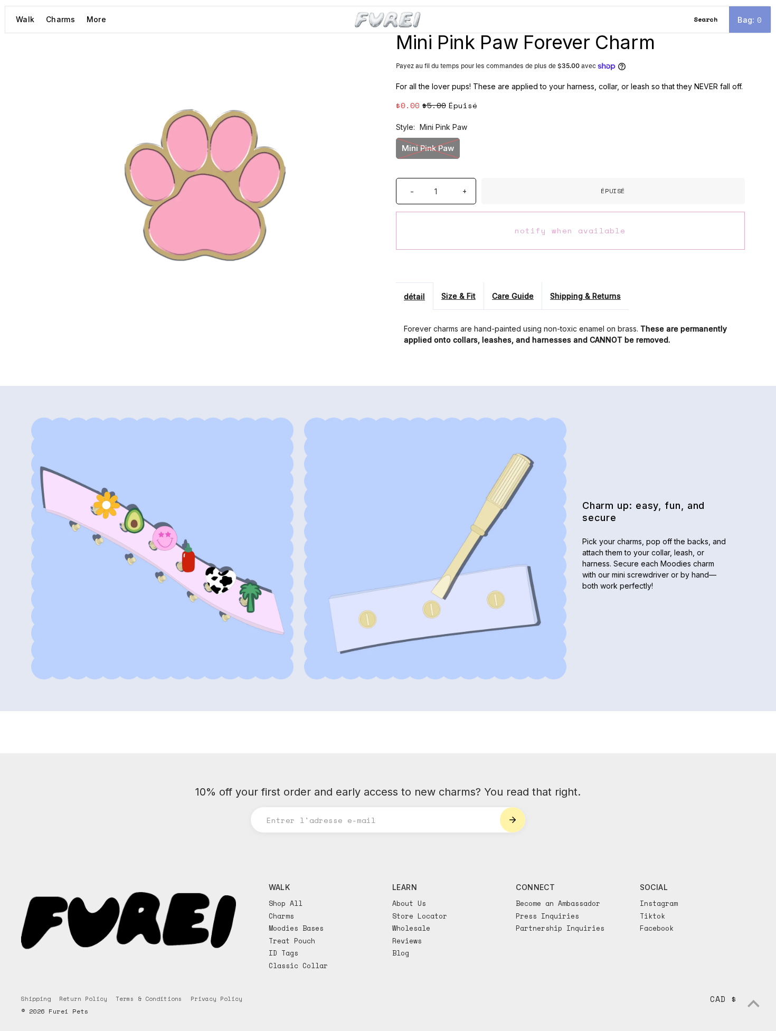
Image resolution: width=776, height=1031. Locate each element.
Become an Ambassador (558, 903)
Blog (400, 953)
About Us (409, 903)
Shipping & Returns (585, 295)
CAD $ (723, 999)
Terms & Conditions (149, 999)
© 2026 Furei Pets (54, 1011)
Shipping (36, 999)
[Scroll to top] (753, 1003)
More (96, 19)
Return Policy (83, 999)
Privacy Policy (216, 999)
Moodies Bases (296, 928)
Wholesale (411, 928)
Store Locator (419, 916)
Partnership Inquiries (560, 928)
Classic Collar (298, 965)
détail (414, 296)
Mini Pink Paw (428, 148)
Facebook (657, 928)
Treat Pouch (292, 940)
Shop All (285, 903)
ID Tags (283, 953)
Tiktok (652, 916)
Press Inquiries (547, 916)
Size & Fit (458, 295)
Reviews (407, 940)
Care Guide (513, 295)
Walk (25, 19)
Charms (60, 19)
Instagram (659, 903)
